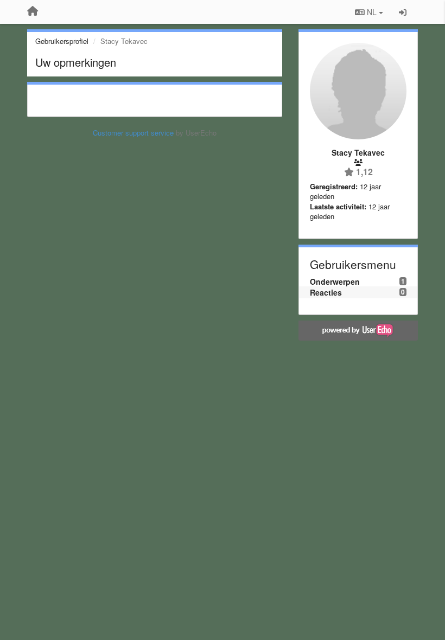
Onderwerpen (335, 281)
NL (372, 12)
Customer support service (133, 132)
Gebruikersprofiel (61, 41)
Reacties (326, 292)
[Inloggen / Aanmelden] (402, 12)
